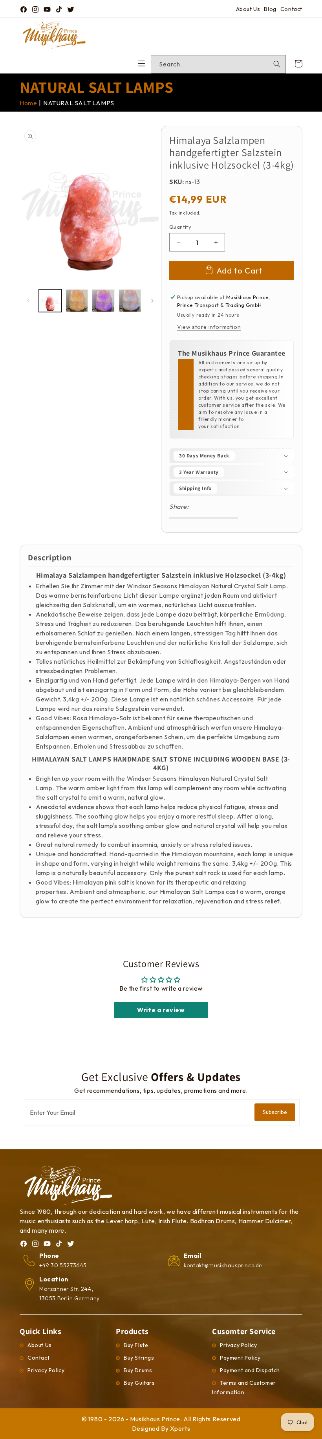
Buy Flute (136, 1345)
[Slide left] (28, 300)
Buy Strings (139, 1357)
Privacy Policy (45, 1370)
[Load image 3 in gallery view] (103, 300)
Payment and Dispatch (250, 1370)
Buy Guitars (139, 1382)
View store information (209, 326)
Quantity (180, 227)
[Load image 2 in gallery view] (77, 300)
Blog (270, 9)
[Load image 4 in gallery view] (130, 300)
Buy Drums (138, 1370)
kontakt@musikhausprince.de (223, 1265)
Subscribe (275, 1112)
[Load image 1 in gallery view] (50, 300)
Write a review (161, 1010)
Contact (291, 9)
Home (28, 103)
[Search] (276, 64)
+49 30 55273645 (63, 1265)
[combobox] (218, 64)
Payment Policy (240, 1357)
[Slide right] (152, 300)
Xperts (180, 1428)
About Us (248, 9)
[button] (232, 456)
